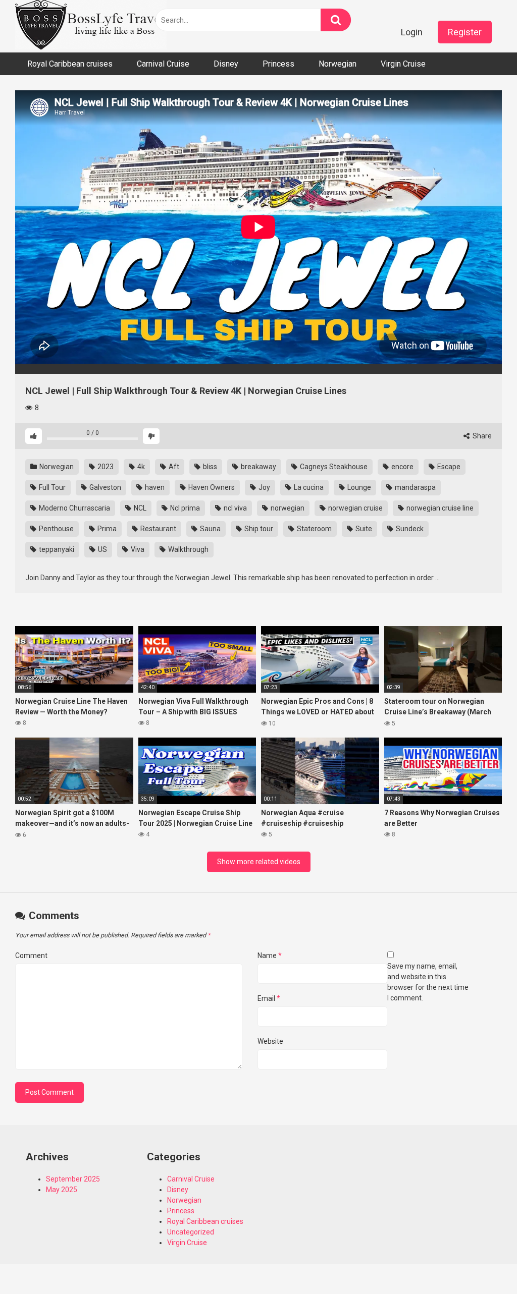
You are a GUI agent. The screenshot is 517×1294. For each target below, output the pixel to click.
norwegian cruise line (439, 508)
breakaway (257, 467)
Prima (106, 529)
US (101, 549)
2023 (105, 467)
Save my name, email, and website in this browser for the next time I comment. (428, 982)
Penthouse (55, 529)
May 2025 (61, 1190)
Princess (278, 64)
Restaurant (157, 529)
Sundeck (409, 529)
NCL (139, 508)
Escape (448, 467)
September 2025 (73, 1179)
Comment (31, 955)
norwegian (286, 508)
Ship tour (258, 529)
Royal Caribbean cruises (70, 64)
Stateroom (313, 529)
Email (268, 998)
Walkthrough (188, 549)
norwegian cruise (355, 508)
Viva (136, 549)
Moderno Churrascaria (73, 508)
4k (140, 467)
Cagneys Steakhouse (333, 467)
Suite (363, 529)
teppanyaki (55, 549)
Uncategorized (190, 1232)
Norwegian (337, 64)
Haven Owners (211, 487)
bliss (209, 467)
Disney (226, 64)
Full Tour (51, 487)
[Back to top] (483, 1263)
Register (465, 32)
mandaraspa (414, 487)
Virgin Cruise (403, 64)
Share (481, 436)
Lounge (358, 487)
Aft (173, 467)
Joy (263, 487)
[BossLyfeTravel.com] (91, 26)
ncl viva (234, 508)
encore (401, 467)
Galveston (104, 487)
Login (412, 32)
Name (269, 955)
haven (154, 487)
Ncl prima (184, 508)
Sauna (209, 529)
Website (270, 1041)
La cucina (308, 487)
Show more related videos (258, 862)
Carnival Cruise (163, 64)
